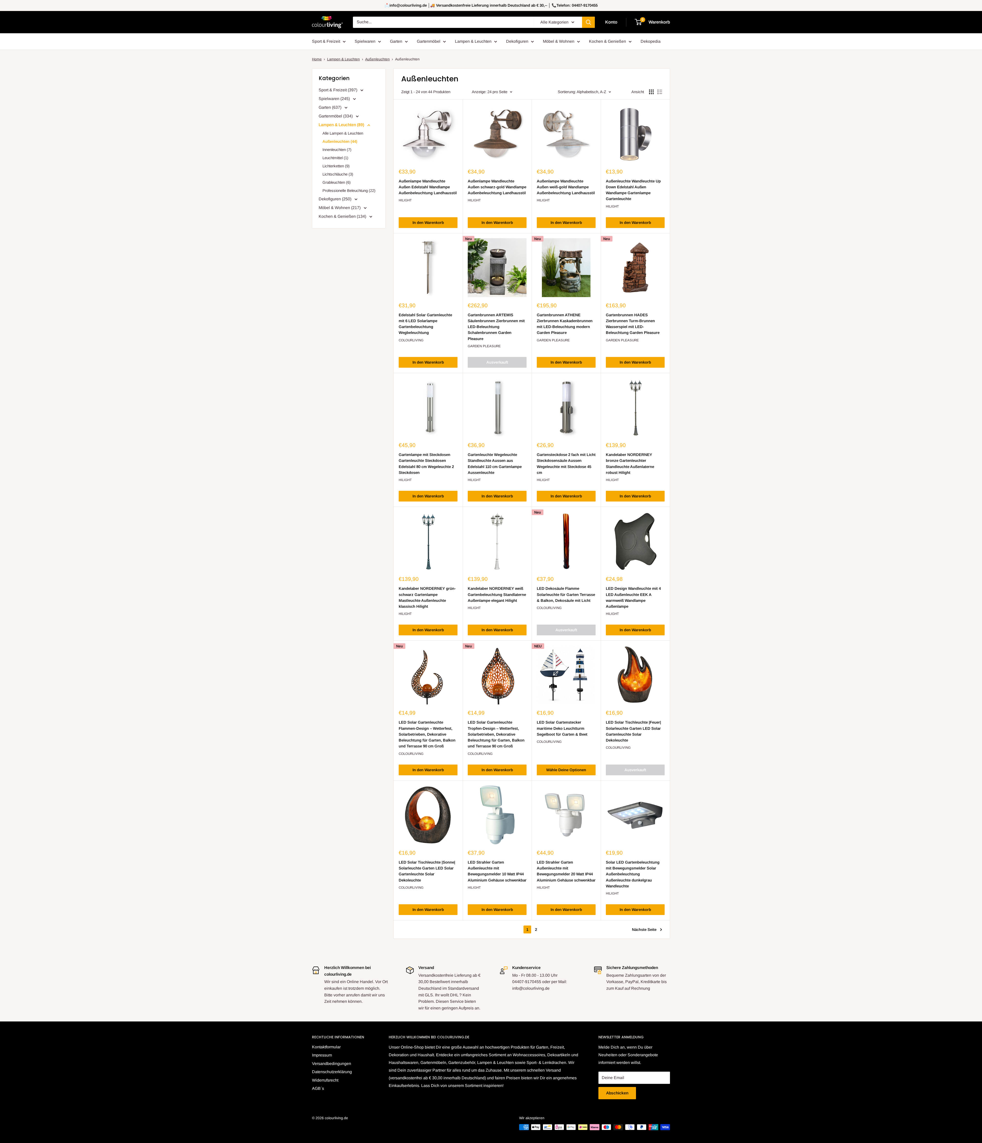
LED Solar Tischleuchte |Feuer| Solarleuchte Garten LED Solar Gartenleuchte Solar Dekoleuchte (633, 731)
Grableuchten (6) (336, 182)
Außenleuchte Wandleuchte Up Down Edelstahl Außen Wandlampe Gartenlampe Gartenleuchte (633, 190)
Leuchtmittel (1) (335, 158)
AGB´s (318, 1088)
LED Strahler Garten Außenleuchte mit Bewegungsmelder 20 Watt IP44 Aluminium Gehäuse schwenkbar (566, 871)
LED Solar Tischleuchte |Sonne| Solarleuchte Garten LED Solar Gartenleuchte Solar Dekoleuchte (427, 871)
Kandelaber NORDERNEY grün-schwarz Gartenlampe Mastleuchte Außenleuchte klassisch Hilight (427, 597)
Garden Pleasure (484, 346)
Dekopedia (651, 41)
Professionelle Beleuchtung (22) (348, 190)
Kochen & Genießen (607, 41)
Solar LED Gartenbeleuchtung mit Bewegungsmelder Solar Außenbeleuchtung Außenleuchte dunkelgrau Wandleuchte (633, 874)
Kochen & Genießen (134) (343, 216)
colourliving (411, 340)
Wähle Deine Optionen (566, 770)
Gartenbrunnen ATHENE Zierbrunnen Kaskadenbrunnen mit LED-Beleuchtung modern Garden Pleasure (565, 324)
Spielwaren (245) (335, 98)
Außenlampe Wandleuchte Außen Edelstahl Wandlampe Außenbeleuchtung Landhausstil (428, 187)
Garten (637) (330, 107)
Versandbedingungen (331, 1063)
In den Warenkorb (428, 222)
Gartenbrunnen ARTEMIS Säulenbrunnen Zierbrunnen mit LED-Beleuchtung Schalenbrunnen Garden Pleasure (496, 327)
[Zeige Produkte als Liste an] (659, 92)
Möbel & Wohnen (558, 41)
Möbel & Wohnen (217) (340, 207)
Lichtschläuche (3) (337, 174)
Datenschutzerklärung (332, 1072)
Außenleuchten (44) (339, 141)
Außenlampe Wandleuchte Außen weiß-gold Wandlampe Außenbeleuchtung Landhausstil (566, 187)
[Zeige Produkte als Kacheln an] (651, 92)
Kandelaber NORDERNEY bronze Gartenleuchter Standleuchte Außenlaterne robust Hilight (630, 463)
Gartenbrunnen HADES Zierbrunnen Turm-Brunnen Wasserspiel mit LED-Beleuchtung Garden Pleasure (633, 324)
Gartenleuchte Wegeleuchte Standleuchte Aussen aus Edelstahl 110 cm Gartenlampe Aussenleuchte (495, 463)
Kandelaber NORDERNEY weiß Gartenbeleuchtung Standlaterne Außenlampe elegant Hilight (497, 594)
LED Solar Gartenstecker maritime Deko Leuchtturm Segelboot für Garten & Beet (562, 728)
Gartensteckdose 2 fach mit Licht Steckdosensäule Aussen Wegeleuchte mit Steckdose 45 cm (566, 463)
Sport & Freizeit (326, 41)
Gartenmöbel (428, 41)
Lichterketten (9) (336, 166)
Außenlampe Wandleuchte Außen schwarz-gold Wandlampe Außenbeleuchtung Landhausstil (497, 187)
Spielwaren (365, 41)
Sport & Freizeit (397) (338, 90)
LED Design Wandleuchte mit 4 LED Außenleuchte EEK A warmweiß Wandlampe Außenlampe (633, 597)
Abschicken (617, 1093)
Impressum (322, 1055)
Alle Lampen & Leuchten (342, 133)
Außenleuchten (377, 59)
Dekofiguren (517, 41)
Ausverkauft (497, 362)
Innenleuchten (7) (336, 149)
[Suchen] (588, 22)
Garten (396, 41)
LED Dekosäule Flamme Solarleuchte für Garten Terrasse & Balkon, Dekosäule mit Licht (566, 594)
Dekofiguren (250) (335, 199)
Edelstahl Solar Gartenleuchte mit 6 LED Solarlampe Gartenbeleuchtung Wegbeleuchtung (425, 324)
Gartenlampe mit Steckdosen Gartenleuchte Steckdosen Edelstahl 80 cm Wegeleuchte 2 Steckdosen (426, 463)
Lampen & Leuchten (473, 41)
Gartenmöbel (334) (336, 116)
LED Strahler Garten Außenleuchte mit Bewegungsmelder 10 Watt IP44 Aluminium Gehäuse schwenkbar (497, 871)
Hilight (405, 200)
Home (317, 59)
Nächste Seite (644, 929)
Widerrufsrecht (325, 1080)
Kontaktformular (326, 1047)
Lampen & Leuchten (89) (342, 125)
